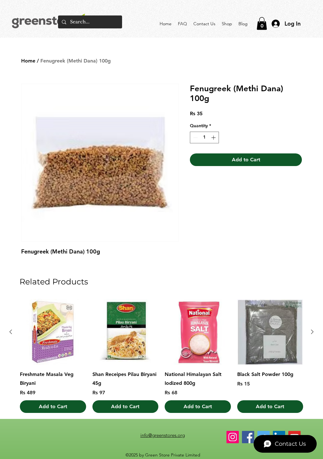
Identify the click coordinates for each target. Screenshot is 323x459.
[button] (261, 23)
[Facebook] (248, 437)
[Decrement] (195, 137)
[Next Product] (312, 332)
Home (28, 61)
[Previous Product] (11, 332)
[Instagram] (232, 437)
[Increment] (214, 137)
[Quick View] (53, 332)
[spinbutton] (204, 137)
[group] (161, 356)
